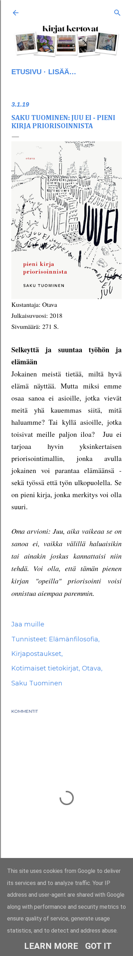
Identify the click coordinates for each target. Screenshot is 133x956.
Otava (91, 668)
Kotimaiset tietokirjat (45, 668)
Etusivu (26, 72)
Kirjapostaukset (36, 654)
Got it (98, 946)
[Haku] (117, 11)
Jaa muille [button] (27, 624)
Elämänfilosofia (73, 639)
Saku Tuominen (36, 683)
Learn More (51, 946)
